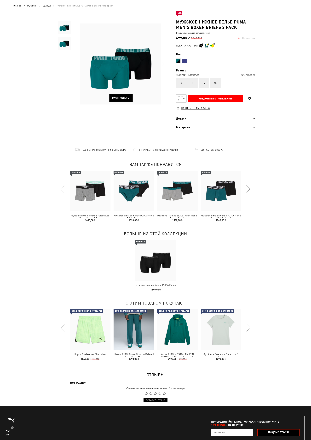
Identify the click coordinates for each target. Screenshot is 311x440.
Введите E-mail (219, 433)
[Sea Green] (178, 60)
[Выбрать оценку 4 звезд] (160, 393)
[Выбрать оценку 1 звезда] (146, 393)
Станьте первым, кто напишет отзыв (193, 33)
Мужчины (32, 5)
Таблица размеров (187, 74)
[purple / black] (184, 60)
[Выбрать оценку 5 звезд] (164, 393)
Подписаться (278, 432)
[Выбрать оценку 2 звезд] (151, 393)
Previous (63, 189)
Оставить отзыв (155, 400)
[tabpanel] (120, 64)
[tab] (215, 118)
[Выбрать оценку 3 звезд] (155, 393)
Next (163, 64)
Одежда (47, 5)
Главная (17, 5)
